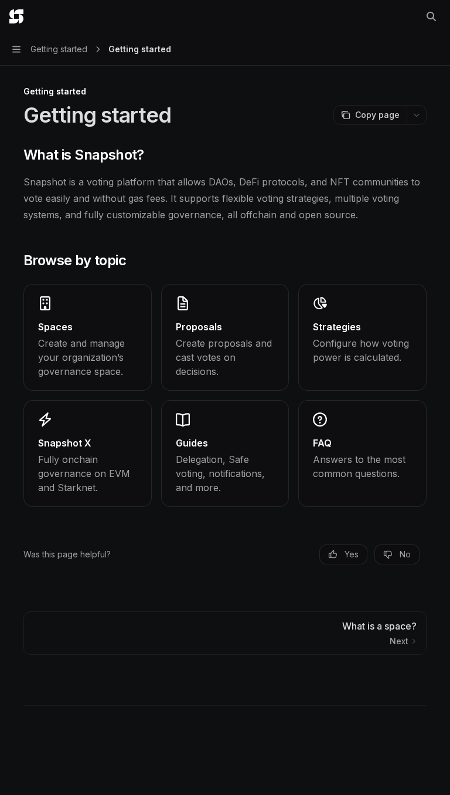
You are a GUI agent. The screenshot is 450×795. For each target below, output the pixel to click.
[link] (87, 337)
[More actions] (417, 115)
